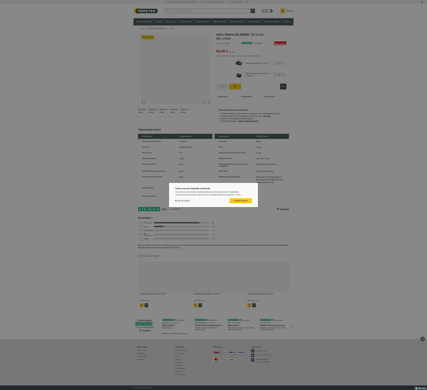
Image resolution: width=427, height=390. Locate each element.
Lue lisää (237, 195)
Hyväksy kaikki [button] (241, 201)
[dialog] (213, 195)
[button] (182, 201)
